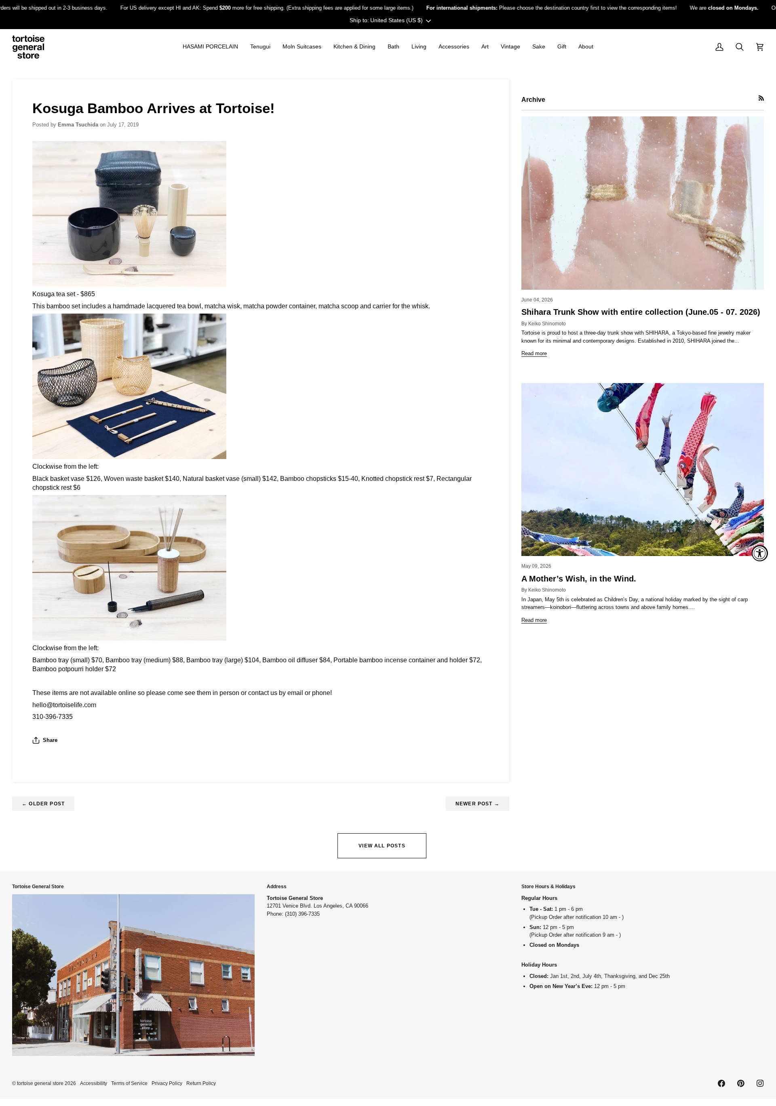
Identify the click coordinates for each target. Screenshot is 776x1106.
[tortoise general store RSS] (761, 98)
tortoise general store (40, 1083)
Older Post (43, 803)
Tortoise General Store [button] (38, 886)
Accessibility (93, 1083)
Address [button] (277, 886)
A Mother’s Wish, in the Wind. (578, 578)
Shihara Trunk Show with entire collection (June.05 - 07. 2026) (640, 312)
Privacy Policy (167, 1083)
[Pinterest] (740, 1083)
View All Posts (381, 845)
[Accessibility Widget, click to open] (760, 553)
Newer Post (477, 803)
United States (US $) (396, 20)
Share (50, 740)
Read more (534, 353)
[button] (210, 47)
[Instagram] (760, 1083)
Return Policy (201, 1083)
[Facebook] (721, 1083)
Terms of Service (129, 1083)
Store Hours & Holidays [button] (548, 886)
